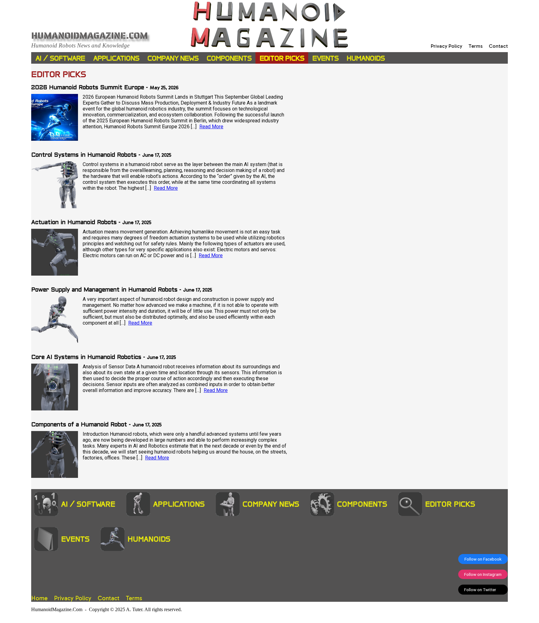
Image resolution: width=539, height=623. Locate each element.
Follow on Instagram (483, 574)
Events (326, 58)
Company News (173, 58)
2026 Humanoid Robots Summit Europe (87, 88)
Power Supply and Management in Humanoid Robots (104, 290)
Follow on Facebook (483, 559)
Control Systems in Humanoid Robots (84, 155)
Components (229, 58)
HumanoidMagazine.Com (89, 35)
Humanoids (366, 58)
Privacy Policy (446, 46)
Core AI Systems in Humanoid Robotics (86, 357)
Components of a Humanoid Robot (79, 425)
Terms (476, 46)
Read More (211, 127)
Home (39, 598)
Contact (498, 46)
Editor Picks (282, 58)
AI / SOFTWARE (60, 58)
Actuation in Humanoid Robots (74, 222)
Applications (116, 58)
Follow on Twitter (483, 589)
